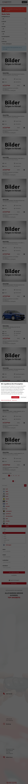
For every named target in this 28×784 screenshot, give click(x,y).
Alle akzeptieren (15, 397)
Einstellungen (23, 397)
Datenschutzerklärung (6, 400)
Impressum (14, 400)
